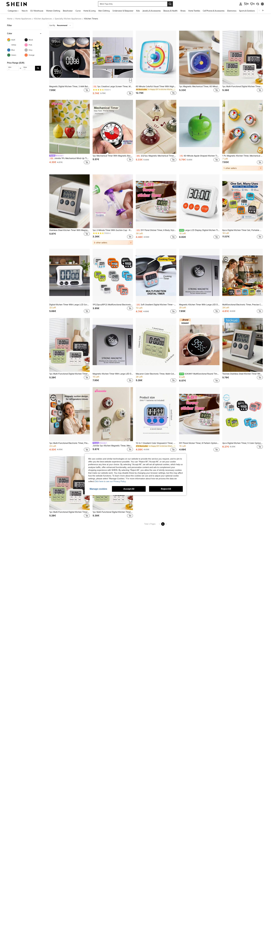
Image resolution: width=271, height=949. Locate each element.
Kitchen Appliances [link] (43, 19)
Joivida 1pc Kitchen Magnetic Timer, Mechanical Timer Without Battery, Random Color (113, 445)
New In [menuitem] (25, 11)
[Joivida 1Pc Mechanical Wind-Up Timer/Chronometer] (69, 127)
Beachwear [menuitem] (68, 11)
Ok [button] (38, 68)
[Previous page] (159, 524)
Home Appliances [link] (23, 19)
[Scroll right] (263, 10)
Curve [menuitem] (78, 11)
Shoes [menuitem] (182, 11)
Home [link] (9, 19)
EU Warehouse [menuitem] (36, 11)
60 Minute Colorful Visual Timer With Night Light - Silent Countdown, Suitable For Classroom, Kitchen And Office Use (156, 86)
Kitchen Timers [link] (91, 19)
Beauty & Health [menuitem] (170, 11)
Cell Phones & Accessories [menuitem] (213, 11)
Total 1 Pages (150, 524)
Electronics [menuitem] (231, 11)
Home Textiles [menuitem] (194, 11)
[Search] (170, 4)
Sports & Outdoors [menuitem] (247, 11)
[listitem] (69, 63)
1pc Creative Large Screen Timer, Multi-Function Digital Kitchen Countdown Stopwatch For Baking (113, 86)
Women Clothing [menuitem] (53, 11)
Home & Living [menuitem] (89, 11)
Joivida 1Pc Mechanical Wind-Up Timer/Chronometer (70, 158)
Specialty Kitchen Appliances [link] (68, 19)
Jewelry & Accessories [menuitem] (152, 11)
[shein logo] (16, 4)
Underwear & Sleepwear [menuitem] (122, 11)
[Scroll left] (259, 10)
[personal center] (240, 4)
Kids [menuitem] (138, 11)
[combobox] (60, 25)
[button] (257, 4)
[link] (246, 4)
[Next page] (166, 524)
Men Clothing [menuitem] (104, 11)
